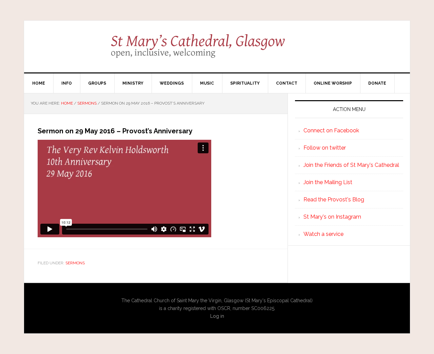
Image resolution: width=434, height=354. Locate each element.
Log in (217, 316)
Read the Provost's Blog (333, 199)
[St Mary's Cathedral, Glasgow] (217, 50)
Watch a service (323, 234)
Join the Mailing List (327, 182)
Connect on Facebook (331, 130)
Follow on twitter (324, 148)
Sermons (75, 263)
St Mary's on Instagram (332, 217)
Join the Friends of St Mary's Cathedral (351, 165)
